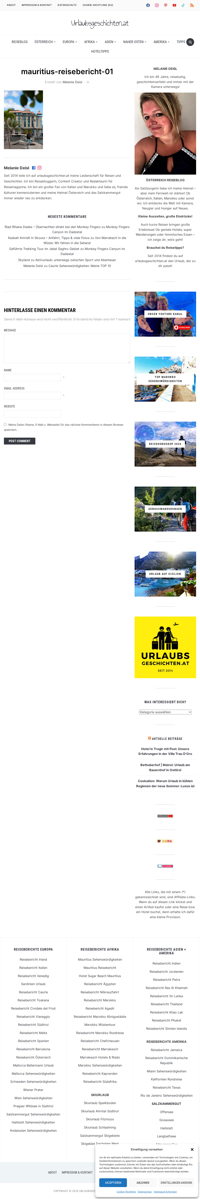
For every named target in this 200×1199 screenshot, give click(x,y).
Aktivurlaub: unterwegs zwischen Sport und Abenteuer (75, 260)
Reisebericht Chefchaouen (100, 1041)
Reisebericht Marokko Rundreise (100, 1033)
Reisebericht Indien (166, 963)
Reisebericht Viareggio (33, 1017)
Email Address (14, 388)
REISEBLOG (20, 42)
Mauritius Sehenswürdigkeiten (100, 959)
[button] (192, 1149)
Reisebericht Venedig (33, 976)
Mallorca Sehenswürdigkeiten (33, 1073)
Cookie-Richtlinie (126, 1191)
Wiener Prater (33, 1090)
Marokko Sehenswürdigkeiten (100, 1065)
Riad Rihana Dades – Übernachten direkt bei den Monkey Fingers (53, 227)
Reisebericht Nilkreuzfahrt (100, 992)
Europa (68, 42)
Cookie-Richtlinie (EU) (98, 5)
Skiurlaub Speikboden (100, 1103)
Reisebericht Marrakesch (100, 1049)
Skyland (24, 260)
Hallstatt (166, 1128)
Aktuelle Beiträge (167, 739)
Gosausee (166, 1120)
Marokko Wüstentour (99, 1025)
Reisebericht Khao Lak (166, 1012)
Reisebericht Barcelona (33, 1049)
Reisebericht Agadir (100, 1008)
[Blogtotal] (165, 842)
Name (8, 370)
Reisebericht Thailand (166, 1004)
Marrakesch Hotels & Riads (100, 1057)
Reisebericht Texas (166, 1087)
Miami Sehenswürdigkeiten (166, 1071)
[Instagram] (39, 168)
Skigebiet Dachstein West (100, 1144)
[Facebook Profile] (34, 168)
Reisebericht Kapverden (99, 1073)
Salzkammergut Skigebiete (100, 1136)
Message (10, 330)
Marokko (170, 198)
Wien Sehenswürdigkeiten (33, 1098)
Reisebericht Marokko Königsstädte (100, 1017)
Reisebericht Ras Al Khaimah (167, 988)
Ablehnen (143, 1183)
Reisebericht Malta (33, 1033)
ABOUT (11, 5)
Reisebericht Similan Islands (166, 1028)
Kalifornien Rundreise (166, 1079)
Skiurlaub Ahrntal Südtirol (100, 1111)
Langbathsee (166, 1136)
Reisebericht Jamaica (166, 1050)
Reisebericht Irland (33, 959)
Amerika (160, 42)
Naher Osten (133, 42)
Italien (158, 198)
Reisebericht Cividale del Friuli (33, 1008)
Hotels (177, 230)
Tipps (181, 42)
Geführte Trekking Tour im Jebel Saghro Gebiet (44, 249)
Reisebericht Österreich (33, 1057)
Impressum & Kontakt (165, 1191)
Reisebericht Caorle (33, 992)
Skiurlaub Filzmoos (100, 1119)
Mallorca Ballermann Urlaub (33, 1065)
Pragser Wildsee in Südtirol (33, 1106)
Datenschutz (145, 1191)
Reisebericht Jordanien (166, 972)
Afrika (89, 42)
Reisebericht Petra (166, 980)
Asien (109, 42)
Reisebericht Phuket (166, 1020)
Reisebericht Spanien (33, 1041)
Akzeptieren (113, 1183)
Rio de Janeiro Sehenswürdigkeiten (167, 1095)
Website (9, 406)
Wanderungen (146, 234)
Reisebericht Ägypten (100, 984)
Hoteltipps (100, 51)
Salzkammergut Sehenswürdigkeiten (33, 1114)
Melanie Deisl (72, 82)
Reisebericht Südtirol (33, 1025)
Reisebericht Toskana (33, 1000)
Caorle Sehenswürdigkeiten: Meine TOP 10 (79, 266)
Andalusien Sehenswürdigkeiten (33, 1130)
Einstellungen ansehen (176, 1183)
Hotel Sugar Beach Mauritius (100, 976)
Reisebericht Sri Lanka (166, 996)
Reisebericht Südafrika (100, 1082)
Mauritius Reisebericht (100, 968)
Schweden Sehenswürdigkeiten (33, 1082)
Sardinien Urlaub (33, 984)
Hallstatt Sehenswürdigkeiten (33, 1122)
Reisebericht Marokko (100, 1000)
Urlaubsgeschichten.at (100, 23)
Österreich (44, 42)
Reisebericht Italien (33, 968)
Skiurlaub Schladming (100, 1127)
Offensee (166, 1112)
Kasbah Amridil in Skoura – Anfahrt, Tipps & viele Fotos (48, 238)
